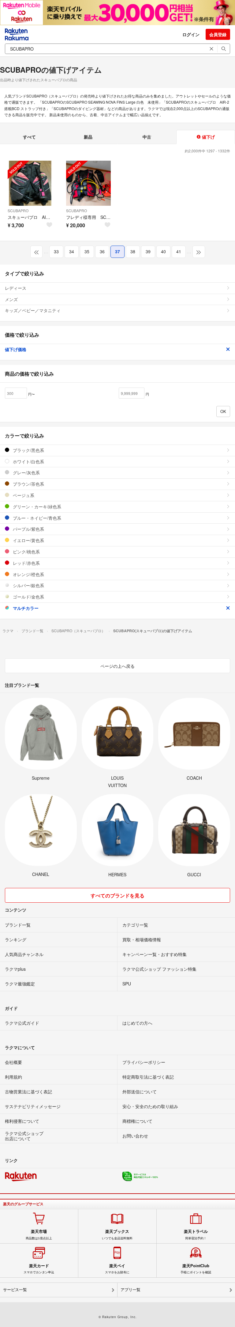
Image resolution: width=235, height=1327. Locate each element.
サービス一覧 (15, 1289)
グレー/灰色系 (26, 472)
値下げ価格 (15, 349)
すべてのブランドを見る (117, 895)
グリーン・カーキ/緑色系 (36, 506)
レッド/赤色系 (26, 563)
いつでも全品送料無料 (117, 1234)
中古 (147, 137)
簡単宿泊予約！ (196, 1234)
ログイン (191, 34)
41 (178, 251)
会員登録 (217, 34)
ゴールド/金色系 (28, 597)
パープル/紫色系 (28, 529)
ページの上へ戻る (117, 666)
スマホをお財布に (117, 1269)
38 (132, 251)
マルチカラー (25, 608)
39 (148, 251)
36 (102, 251)
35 (86, 251)
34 (71, 251)
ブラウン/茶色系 (28, 484)
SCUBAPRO (18, 210)
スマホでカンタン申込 (39, 1269)
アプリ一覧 (130, 1289)
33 (56, 251)
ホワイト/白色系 (28, 461)
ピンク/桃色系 (26, 552)
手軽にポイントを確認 (196, 1269)
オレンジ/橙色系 (28, 574)
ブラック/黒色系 (28, 450)
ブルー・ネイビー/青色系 (36, 518)
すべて (29, 137)
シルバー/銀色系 (28, 585)
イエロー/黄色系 (28, 540)
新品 (88, 137)
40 (163, 251)
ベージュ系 (23, 495)
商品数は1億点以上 (39, 1234)
